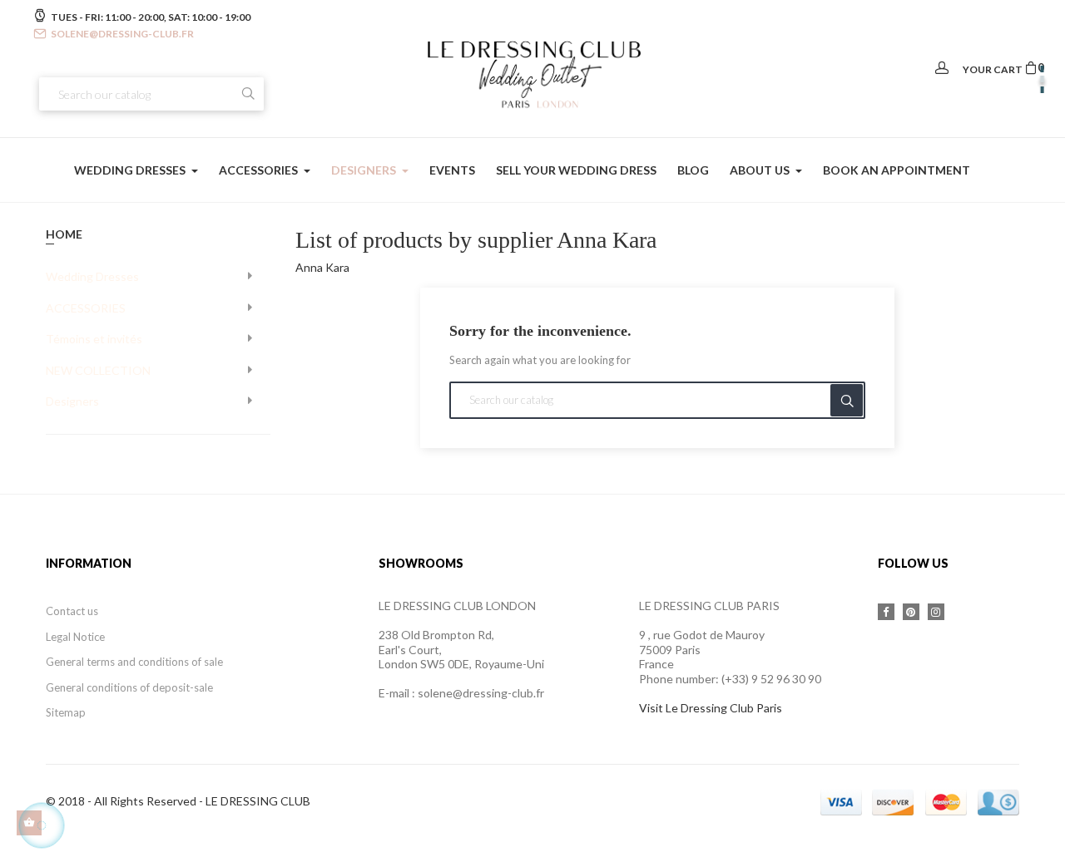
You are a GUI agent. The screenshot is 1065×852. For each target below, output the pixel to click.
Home (64, 234)
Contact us (72, 611)
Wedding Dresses (92, 276)
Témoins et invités (94, 339)
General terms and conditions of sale (134, 661)
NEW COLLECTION (98, 370)
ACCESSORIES (86, 308)
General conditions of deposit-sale (129, 687)
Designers (72, 401)
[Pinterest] (911, 611)
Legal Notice (75, 636)
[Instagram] (936, 611)
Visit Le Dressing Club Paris (710, 708)
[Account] (941, 68)
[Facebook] (886, 611)
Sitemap (66, 712)
